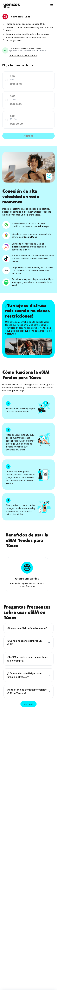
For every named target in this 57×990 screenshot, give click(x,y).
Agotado (28, 135)
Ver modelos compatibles (23, 55)
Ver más (28, 704)
